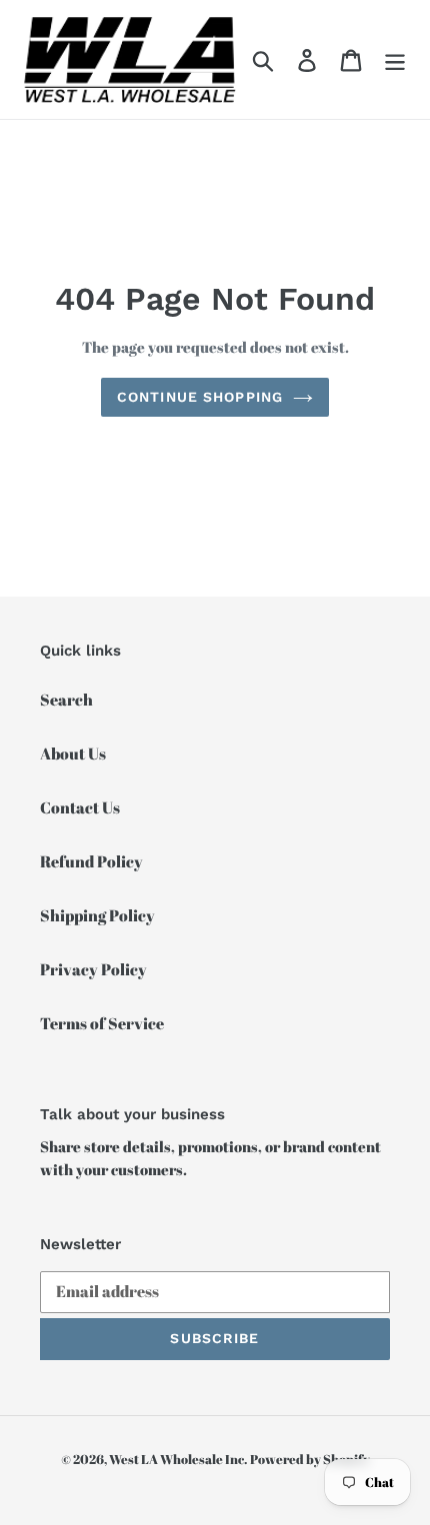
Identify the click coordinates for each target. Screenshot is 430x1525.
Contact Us (80, 807)
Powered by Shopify (310, 1459)
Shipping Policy (97, 915)
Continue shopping (200, 397)
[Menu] (395, 60)
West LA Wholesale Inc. (178, 1459)
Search (66, 700)
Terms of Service (102, 1023)
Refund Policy (91, 861)
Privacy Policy (93, 969)
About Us (73, 753)
